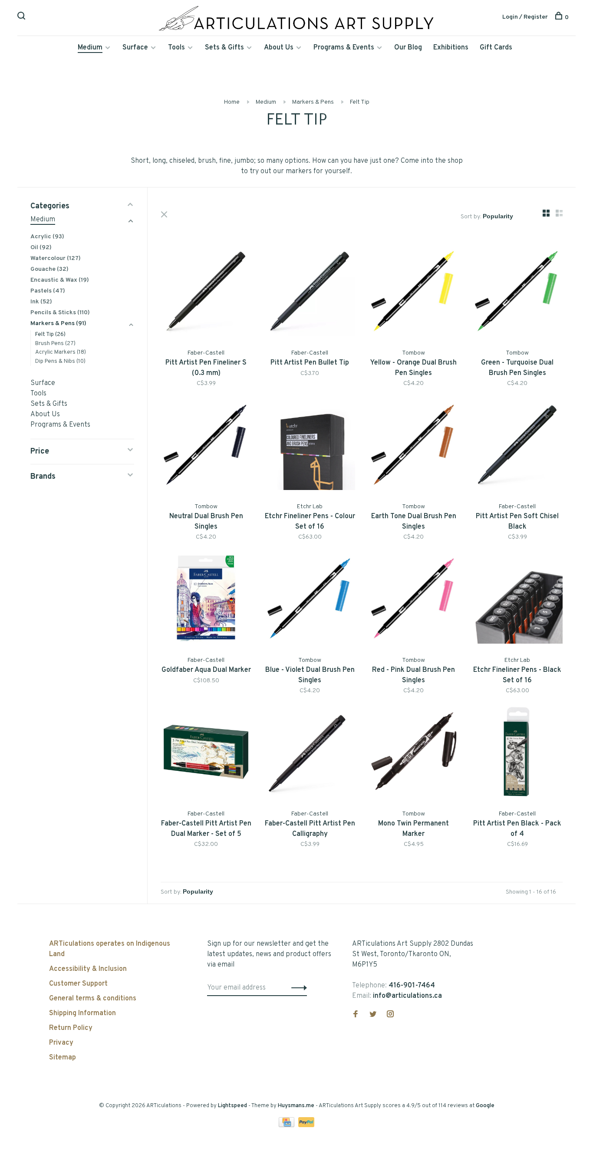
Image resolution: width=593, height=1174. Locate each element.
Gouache (49, 269)
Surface (135, 47)
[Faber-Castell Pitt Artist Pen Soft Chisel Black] (517, 446)
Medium (90, 47)
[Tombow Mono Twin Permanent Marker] (413, 754)
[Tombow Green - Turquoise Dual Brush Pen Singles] (517, 293)
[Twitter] (372, 1015)
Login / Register (525, 17)
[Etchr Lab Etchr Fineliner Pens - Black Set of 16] (517, 600)
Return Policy (70, 1028)
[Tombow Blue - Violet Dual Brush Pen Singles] (309, 600)
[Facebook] (355, 1015)
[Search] (22, 17)
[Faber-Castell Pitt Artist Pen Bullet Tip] (309, 293)
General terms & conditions (92, 998)
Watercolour (55, 258)
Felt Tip (359, 102)
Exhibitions (450, 47)
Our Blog (408, 47)
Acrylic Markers (60, 352)
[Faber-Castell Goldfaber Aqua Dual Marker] (206, 600)
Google (485, 1105)
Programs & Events (343, 47)
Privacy (61, 1043)
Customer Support (78, 984)
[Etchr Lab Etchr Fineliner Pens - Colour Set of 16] (309, 446)
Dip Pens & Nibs (60, 361)
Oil (41, 247)
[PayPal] (306, 1125)
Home (232, 102)
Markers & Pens (313, 102)
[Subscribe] (297, 987)
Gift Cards (496, 47)
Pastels (47, 291)
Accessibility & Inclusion (88, 969)
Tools (176, 47)
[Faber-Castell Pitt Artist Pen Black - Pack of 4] (517, 754)
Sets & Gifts (224, 47)
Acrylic (47, 236)
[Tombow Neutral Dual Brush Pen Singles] (206, 446)
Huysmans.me (297, 1105)
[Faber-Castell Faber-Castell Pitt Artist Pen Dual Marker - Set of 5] (206, 754)
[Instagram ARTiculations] (390, 1015)
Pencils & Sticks (60, 312)
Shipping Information (82, 1013)
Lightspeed (232, 1105)
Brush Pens (55, 343)
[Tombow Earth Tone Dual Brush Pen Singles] (413, 446)
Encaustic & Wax (59, 280)
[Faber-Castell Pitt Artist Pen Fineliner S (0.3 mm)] (206, 293)
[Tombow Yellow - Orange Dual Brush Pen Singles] (413, 293)
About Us (278, 47)
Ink (41, 302)
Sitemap (62, 1057)
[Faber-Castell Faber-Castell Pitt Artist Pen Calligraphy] (309, 754)
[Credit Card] (287, 1125)
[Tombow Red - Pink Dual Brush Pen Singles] (413, 600)
